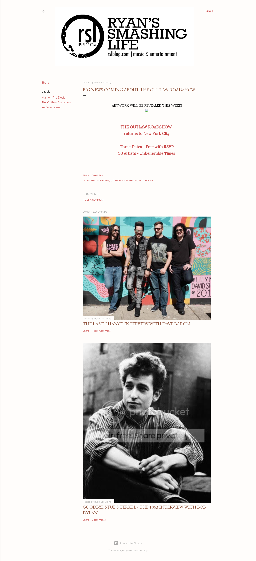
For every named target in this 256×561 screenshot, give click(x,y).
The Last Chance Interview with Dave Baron (136, 324)
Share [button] (45, 82)
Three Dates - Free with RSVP (147, 146)
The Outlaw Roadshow (56, 102)
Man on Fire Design (54, 97)
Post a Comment (93, 199)
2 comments (99, 519)
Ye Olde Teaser (51, 107)
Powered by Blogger (131, 543)
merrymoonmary (138, 550)
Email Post (98, 175)
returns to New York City (147, 133)
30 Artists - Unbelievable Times (146, 153)
